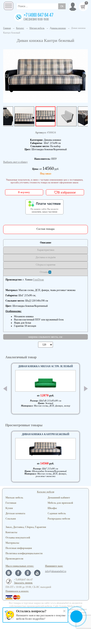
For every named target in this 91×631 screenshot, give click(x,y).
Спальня (11, 518)
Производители (14, 558)
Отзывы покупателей (18, 537)
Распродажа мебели (59, 518)
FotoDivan (38, 279)
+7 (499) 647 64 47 (38, 15)
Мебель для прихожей (60, 502)
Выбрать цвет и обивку (15, 162)
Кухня (9, 508)
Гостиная (11, 502)
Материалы (12, 542)
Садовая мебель (57, 513)
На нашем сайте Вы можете (44, 210)
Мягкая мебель (14, 497)
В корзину (24, 192)
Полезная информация (19, 548)
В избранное (67, 192)
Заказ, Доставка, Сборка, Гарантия (26, 527)
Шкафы (52, 508)
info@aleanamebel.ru (55, 571)
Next (86, 388)
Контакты (11, 532)
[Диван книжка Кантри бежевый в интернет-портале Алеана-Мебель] (45, 75)
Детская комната (15, 513)
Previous (5, 388)
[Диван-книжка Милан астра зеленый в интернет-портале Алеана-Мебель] (45, 380)
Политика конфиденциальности (24, 553)
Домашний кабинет (59, 497)
